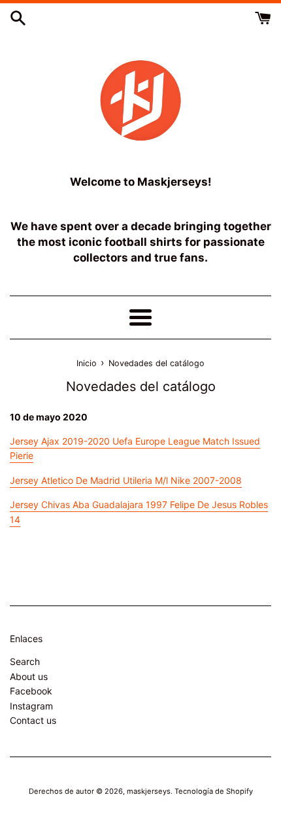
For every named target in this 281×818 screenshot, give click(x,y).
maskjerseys (149, 791)
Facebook (31, 690)
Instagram (31, 705)
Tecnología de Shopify (213, 791)
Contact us (33, 720)
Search (25, 661)
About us (29, 676)
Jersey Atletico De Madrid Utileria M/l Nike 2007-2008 (126, 480)
